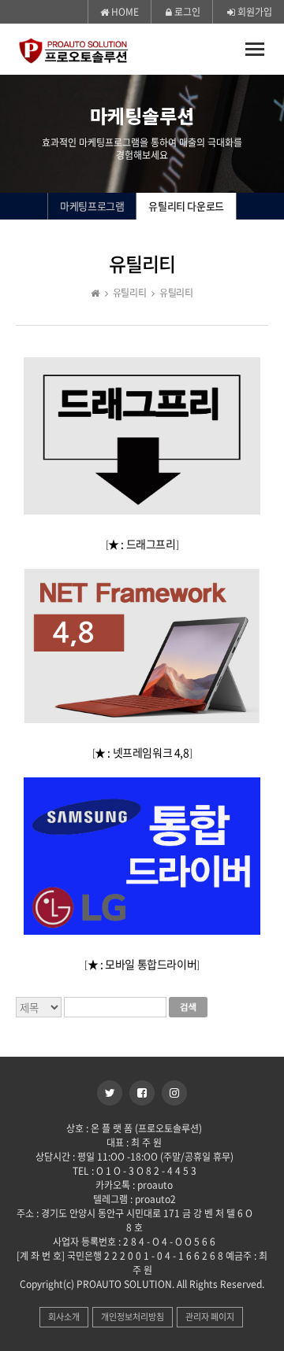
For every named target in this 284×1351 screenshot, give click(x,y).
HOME (124, 12)
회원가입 (253, 12)
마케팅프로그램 (92, 205)
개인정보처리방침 (132, 1316)
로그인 (186, 12)
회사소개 (64, 1316)
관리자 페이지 (209, 1316)
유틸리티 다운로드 (185, 205)
